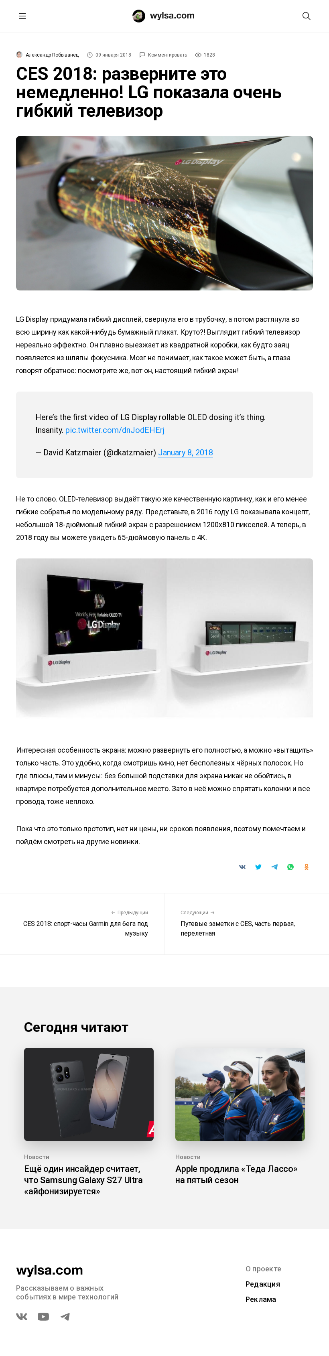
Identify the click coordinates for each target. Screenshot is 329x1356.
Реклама (261, 1299)
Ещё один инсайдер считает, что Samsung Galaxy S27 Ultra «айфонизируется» (83, 1180)
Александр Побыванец (52, 55)
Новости (36, 1157)
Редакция (263, 1284)
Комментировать (167, 55)
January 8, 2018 (185, 452)
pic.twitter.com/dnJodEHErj (114, 430)
